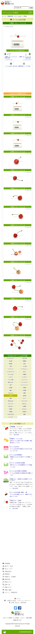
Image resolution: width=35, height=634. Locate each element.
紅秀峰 (24, 406)
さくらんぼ (17, 16)
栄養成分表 (8, 571)
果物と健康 (8, 590)
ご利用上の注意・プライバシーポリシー (18, 601)
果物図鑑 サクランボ (16, 426)
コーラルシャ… (24, 369)
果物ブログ (8, 587)
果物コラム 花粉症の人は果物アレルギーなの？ (21, 479)
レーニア (11, 417)
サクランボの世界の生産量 (17, 463)
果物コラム (8, 582)
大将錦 (24, 387)
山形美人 (24, 411)
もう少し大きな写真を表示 (17, 50)
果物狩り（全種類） (11, 577)
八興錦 (10, 395)
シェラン (11, 377)
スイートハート (24, 385)
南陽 (24, 393)
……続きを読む (15, 434)
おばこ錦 (24, 358)
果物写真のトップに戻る (24, 66)
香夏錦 (24, 361)
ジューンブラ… (24, 382)
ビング (24, 398)
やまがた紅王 (11, 414)
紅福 (24, 363)
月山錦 (10, 361)
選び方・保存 (9, 566)
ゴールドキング (10, 371)
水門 (11, 385)
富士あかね (10, 401)
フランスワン (24, 401)
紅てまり (24, 409)
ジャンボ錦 (10, 379)
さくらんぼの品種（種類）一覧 (18, 492)
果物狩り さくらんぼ (16, 438)
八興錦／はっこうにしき (17, 97)
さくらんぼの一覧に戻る (11, 66)
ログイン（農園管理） (11, 592)
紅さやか (11, 406)
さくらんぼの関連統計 (16, 455)
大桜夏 (24, 390)
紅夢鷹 (10, 411)
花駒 (11, 398)
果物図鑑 (7, 563)
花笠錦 (24, 395)
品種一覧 (7, 585)
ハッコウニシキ (8, 59)
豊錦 (24, 414)
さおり (24, 371)
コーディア (10, 369)
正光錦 (10, 387)
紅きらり (24, 403)
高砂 (11, 390)
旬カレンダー (9, 569)
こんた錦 (24, 366)
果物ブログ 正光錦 (15, 500)
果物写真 (10, 16)
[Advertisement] (17, 80)
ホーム (4, 16)
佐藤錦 (24, 374)
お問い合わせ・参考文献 (18, 602)
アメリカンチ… (10, 358)
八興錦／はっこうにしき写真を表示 (11, 57)
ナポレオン (10, 393)
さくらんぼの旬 (14, 446)
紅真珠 (10, 409)
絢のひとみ (10, 382)
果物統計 (7, 574)
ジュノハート (24, 379)
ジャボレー (24, 377)
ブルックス (10, 403)
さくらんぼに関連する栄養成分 (18, 471)
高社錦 (10, 363)
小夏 (11, 366)
